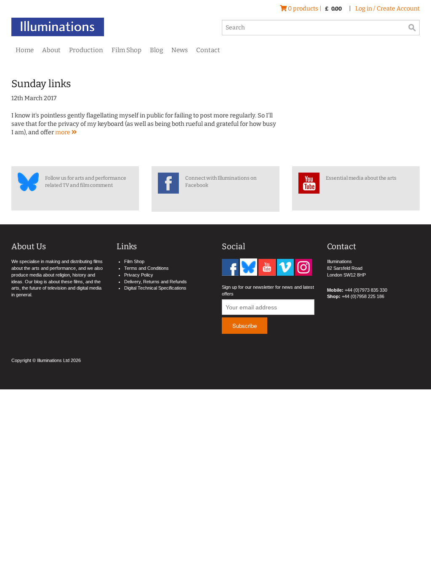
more (63, 132)
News (179, 50)
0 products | (314, 8)
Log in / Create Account (387, 8)
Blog (156, 50)
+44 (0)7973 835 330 (366, 290)
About (51, 50)
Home (25, 50)
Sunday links (41, 84)
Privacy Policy (138, 274)
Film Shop (126, 50)
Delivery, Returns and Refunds (155, 281)
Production (86, 50)
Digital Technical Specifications (155, 287)
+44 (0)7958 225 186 (363, 296)
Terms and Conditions (146, 268)
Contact (208, 50)
